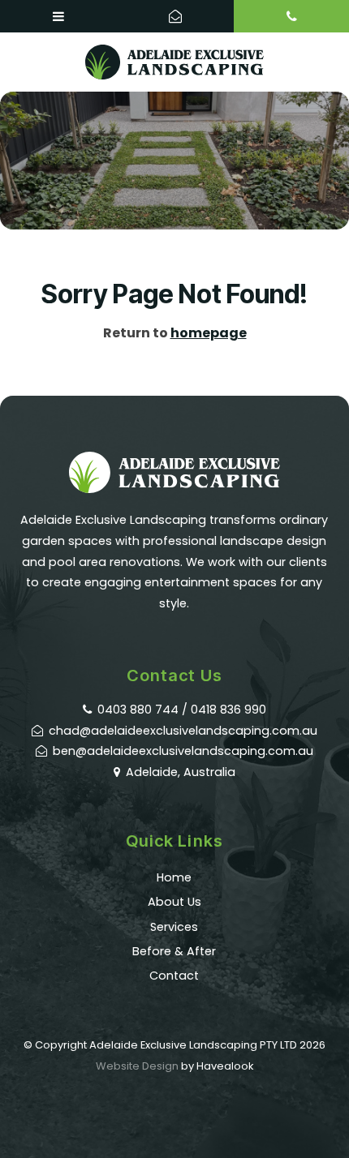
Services (174, 927)
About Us (174, 902)
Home (174, 877)
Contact (174, 975)
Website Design (137, 1066)
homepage (208, 333)
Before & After (174, 951)
